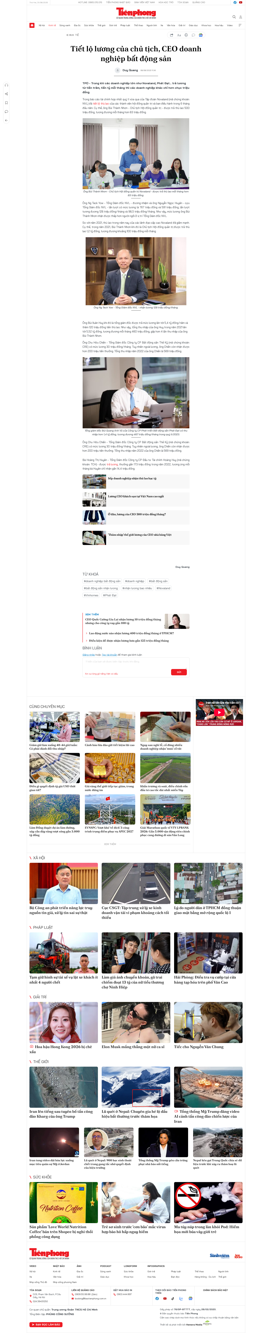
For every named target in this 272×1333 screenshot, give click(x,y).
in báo (186, 35)
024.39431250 (40, 1301)
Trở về (6, 120)
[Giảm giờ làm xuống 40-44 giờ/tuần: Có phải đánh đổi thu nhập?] (54, 727)
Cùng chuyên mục (47, 706)
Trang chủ (31, 25)
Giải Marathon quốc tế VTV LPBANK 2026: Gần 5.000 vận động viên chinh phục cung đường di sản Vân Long (165, 831)
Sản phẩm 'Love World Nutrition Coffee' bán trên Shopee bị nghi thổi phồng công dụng (61, 1231)
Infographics (156, 1266)
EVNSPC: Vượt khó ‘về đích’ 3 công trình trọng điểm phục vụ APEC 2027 (109, 829)
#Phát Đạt (109, 595)
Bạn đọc (175, 1276)
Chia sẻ (6, 94)
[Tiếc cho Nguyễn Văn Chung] (208, 1022)
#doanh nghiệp (134, 581)
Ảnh (79, 1266)
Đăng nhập (88, 654)
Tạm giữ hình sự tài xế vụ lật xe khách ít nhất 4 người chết (63, 979)
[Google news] (192, 1299)
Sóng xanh (65, 25)
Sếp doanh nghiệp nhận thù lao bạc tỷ (132, 478)
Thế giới (101, 25)
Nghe (6, 85)
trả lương (112, 464)
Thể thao (138, 25)
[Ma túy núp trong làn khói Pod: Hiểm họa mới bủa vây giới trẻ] (208, 1202)
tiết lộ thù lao (101, 103)
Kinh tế (52, 25)
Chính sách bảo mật (215, 1290)
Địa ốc (77, 25)
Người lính (152, 25)
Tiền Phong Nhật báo (118, 2)
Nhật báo (59, 1266)
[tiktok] (174, 1299)
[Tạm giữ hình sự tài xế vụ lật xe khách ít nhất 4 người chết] (63, 952)
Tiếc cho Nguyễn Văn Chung (199, 1046)
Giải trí (182, 25)
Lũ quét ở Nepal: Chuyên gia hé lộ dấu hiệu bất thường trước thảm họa (134, 1114)
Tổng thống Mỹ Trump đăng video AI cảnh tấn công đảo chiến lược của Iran (206, 1116)
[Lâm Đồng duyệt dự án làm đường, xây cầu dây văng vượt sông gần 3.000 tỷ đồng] (54, 809)
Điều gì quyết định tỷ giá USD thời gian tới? (52, 788)
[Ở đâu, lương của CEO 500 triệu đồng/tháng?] (94, 517)
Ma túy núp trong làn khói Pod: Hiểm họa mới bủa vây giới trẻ (206, 1229)
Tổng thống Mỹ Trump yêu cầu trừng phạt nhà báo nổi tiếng (163, 1162)
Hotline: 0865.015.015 (90, 2)
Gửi (179, 672)
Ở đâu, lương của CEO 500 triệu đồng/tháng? (137, 514)
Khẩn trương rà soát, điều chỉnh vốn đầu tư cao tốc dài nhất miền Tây (164, 788)
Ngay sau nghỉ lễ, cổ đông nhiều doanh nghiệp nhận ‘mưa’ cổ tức (161, 746)
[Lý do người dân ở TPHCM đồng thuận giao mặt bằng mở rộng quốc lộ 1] (208, 883)
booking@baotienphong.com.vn (90, 1298)
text (179, 35)
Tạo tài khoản (109, 654)
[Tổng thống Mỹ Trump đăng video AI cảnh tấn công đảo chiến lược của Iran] (208, 1087)
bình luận (193, 35)
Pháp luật (125, 25)
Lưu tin (6, 103)
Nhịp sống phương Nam (65, 1282)
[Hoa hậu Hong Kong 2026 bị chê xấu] (63, 1022)
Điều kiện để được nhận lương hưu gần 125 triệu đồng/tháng (129, 640)
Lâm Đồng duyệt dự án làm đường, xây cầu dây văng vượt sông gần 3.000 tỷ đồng (54, 831)
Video (230, 25)
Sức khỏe (89, 25)
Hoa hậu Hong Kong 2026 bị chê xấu (60, 1049)
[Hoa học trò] (239, 1256)
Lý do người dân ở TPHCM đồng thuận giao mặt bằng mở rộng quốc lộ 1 (207, 910)
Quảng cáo (198, 2)
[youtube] (241, 2)
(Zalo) (94, 1294)
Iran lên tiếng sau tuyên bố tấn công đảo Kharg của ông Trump (61, 1114)
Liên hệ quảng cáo (82, 1290)
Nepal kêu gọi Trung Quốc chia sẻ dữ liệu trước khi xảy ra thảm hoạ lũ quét (217, 1163)
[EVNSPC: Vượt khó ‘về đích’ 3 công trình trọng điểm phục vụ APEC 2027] (110, 809)
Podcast (105, 1266)
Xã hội (42, 25)
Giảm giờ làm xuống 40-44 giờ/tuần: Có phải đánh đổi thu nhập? (53, 746)
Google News (201, 35)
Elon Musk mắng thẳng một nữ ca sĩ (133, 1046)
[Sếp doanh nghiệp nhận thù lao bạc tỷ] (94, 481)
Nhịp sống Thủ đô (38, 1282)
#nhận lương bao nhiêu (137, 588)
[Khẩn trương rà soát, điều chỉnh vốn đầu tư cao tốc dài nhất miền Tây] (165, 768)
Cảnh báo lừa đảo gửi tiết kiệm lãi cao (109, 745)
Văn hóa (171, 25)
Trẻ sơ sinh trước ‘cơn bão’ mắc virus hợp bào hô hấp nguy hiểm (134, 1229)
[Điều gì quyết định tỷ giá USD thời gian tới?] (54, 768)
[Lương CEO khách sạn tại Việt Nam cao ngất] (94, 499)
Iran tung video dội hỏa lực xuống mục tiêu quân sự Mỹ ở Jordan (51, 1162)
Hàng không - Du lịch (205, 1276)
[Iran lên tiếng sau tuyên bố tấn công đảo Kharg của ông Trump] (63, 1087)
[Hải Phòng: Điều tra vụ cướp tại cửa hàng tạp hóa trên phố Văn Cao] (208, 952)
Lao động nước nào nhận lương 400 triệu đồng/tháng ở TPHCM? (131, 633)
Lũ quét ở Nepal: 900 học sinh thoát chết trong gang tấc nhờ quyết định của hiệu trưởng (108, 1163)
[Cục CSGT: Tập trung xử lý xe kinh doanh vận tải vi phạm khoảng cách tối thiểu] (136, 883)
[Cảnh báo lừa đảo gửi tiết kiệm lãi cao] (110, 727)
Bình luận (6, 111)
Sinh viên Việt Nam (144, 2)
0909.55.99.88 (83, 1294)
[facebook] (235, 2)
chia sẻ (172, 35)
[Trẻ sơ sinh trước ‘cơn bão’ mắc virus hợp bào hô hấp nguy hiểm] (136, 1202)
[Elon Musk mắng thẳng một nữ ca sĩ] (136, 1022)
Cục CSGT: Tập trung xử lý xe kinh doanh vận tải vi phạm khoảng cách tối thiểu (135, 912)
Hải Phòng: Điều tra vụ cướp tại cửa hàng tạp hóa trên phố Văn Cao (205, 979)
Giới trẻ (113, 25)
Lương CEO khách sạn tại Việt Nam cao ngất (136, 496)
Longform (130, 1266)
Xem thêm (240, 25)
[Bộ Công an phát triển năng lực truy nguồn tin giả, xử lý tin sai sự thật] (63, 883)
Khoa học (206, 25)
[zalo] (183, 1299)
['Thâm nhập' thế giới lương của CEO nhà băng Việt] (94, 538)
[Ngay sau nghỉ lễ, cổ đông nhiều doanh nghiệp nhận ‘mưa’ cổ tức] (165, 727)
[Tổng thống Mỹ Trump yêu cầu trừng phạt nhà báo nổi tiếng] (163, 1142)
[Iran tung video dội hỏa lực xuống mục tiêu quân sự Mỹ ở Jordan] (54, 1142)
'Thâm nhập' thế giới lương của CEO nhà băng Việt (140, 534)
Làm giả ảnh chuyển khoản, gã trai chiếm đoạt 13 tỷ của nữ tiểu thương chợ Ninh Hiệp (133, 982)
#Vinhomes (91, 595)
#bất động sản (158, 581)
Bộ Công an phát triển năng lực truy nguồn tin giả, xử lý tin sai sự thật (60, 910)
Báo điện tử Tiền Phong (136, 13)
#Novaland (163, 588)
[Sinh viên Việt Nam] (220, 1256)
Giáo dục (193, 25)
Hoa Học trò (166, 2)
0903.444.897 (124, 1294)
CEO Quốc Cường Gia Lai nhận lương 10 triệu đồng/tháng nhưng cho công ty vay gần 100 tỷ (123, 621)
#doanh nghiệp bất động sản (102, 581)
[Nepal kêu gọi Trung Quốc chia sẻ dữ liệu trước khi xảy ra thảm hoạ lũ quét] (218, 1142)
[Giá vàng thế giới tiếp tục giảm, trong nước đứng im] (110, 768)
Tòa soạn (182, 2)
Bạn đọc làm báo (48, 1324)
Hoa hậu (219, 25)
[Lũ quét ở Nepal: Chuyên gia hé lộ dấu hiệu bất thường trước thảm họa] (136, 1087)
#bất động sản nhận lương (101, 588)
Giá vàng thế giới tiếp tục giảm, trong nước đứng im (109, 788)
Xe (162, 25)
